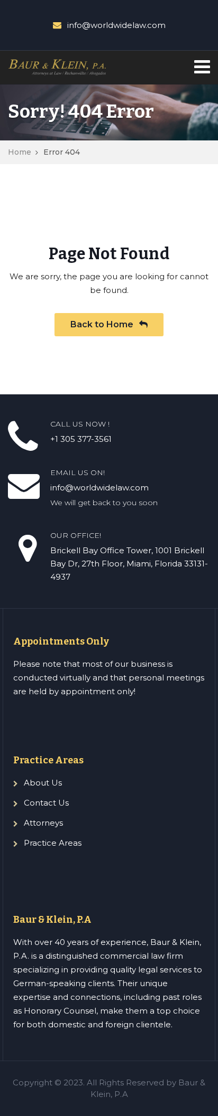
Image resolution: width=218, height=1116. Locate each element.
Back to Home (102, 324)
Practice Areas (52, 843)
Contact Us (46, 803)
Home (19, 152)
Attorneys (43, 823)
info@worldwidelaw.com (116, 25)
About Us (43, 783)
